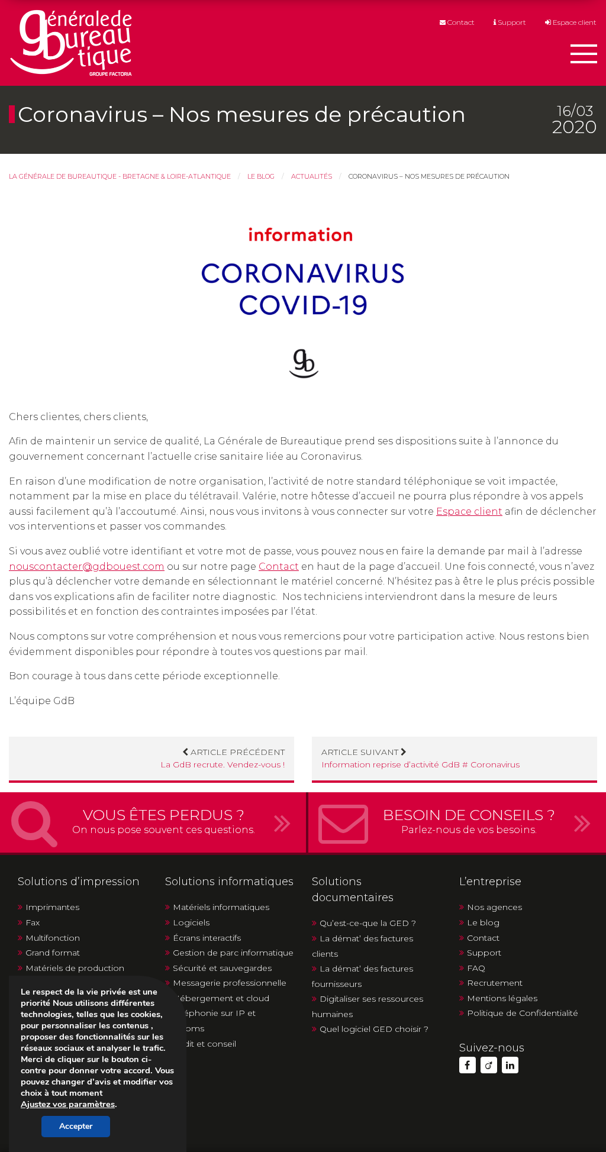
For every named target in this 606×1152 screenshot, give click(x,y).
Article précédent (222, 758)
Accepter (75, 1126)
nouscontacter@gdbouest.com (87, 566)
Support (511, 23)
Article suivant (420, 758)
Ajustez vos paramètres (68, 1104)
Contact (460, 23)
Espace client (574, 23)
